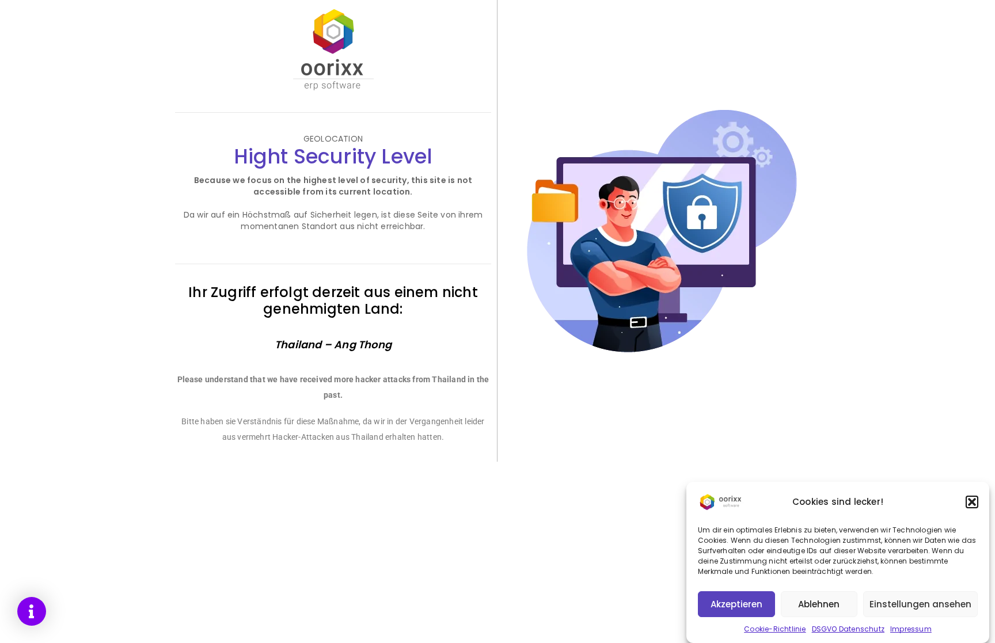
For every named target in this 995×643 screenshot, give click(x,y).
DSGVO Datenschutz (848, 629)
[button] (972, 502)
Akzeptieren (736, 604)
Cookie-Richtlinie (775, 629)
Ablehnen (819, 604)
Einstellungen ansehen (920, 604)
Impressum (911, 629)
